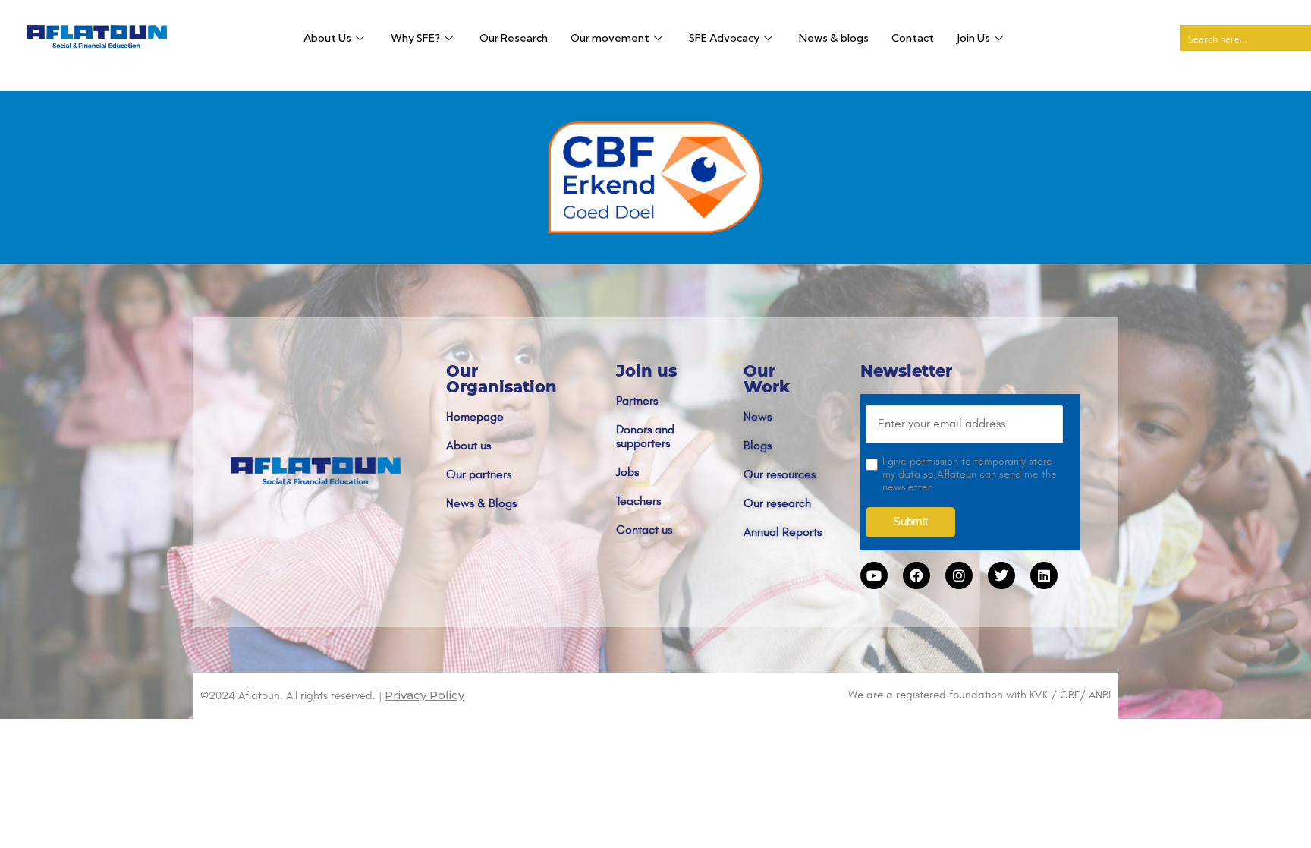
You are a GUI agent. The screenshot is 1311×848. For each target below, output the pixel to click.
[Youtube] (874, 575)
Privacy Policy (424, 695)
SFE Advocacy (724, 38)
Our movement (610, 38)
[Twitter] (1001, 575)
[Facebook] (916, 575)
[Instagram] (959, 575)
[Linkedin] (1044, 575)
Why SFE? (415, 38)
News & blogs (834, 38)
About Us (327, 38)
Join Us (973, 38)
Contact (912, 38)
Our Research (513, 38)
